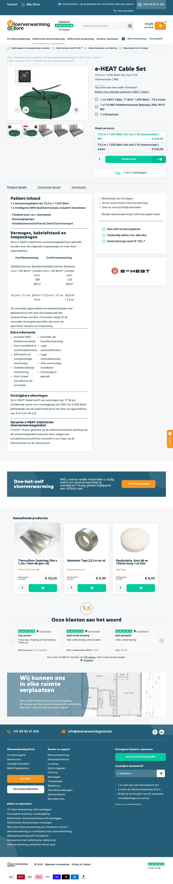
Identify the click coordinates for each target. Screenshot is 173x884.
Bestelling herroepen (25, 789)
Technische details (49, 187)
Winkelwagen (160, 25)
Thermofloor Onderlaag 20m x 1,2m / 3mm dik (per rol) (37, 562)
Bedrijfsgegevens (18, 768)
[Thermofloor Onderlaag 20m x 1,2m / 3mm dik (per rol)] (37, 540)
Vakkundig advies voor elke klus (102, 48)
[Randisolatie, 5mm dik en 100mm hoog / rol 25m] (135, 540)
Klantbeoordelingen (60, 790)
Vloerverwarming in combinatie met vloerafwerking (39, 831)
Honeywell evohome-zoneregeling (28, 814)
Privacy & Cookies (81, 864)
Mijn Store (33, 4)
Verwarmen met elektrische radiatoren (31, 840)
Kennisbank (156, 39)
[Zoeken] (130, 26)
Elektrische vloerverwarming (48, 39)
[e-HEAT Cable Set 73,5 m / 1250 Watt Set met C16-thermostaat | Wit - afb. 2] (30, 131)
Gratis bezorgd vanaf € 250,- (69, 48)
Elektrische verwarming (80, 39)
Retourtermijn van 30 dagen (135, 48)
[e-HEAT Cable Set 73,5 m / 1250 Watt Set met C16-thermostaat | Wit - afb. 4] (61, 131)
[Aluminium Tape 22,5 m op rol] (86, 540)
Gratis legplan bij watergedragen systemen (30, 48)
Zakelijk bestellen (18, 764)
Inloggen (26, 779)
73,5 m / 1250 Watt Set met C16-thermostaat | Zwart (130, 147)
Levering (53, 764)
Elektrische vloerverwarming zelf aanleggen (34, 818)
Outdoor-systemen (107, 39)
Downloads (79, 187)
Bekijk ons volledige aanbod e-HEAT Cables (122, 92)
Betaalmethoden (47, 876)
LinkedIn (161, 732)
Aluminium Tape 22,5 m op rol (86, 560)
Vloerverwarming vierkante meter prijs (31, 844)
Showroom (14, 759)
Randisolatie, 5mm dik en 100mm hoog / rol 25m (132, 562)
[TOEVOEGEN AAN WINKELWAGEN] (37, 588)
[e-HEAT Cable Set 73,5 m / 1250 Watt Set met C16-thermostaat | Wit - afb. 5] (76, 131)
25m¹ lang (121, 570)
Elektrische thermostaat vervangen (29, 822)
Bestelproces (56, 799)
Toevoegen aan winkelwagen (43, 588)
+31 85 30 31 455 (26, 731)
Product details (17, 187)
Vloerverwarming (136, 39)
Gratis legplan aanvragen (140, 757)
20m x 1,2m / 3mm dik (28, 570)
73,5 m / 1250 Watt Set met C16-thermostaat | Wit (130, 136)
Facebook (154, 732)
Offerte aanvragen (139, 484)
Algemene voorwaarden (57, 864)
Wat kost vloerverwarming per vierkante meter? (37, 827)
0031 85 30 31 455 (153, 4)
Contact (12, 4)
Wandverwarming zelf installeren (28, 836)
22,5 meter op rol (75, 570)
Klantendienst (57, 794)
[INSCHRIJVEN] (161, 773)
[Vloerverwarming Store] (31, 25)
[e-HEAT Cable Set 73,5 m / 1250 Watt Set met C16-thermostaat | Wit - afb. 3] (46, 131)
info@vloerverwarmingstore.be (90, 731)
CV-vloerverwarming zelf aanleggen (29, 809)
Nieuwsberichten (58, 759)
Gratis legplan (56, 768)
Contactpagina (16, 755)
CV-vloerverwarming (18, 39)
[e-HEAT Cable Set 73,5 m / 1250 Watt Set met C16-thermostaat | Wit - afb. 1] (47, 93)
